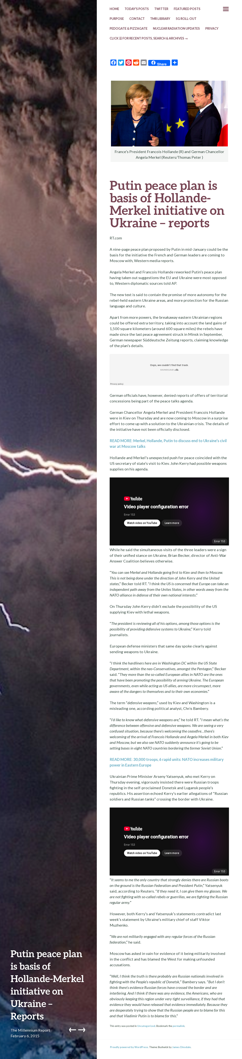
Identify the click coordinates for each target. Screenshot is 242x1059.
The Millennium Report (30, 1030)
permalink (179, 1025)
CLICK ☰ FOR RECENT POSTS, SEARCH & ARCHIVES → (149, 38)
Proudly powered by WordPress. (129, 1047)
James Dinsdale (181, 1047)
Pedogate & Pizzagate (128, 28)
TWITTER (161, 9)
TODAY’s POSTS (137, 9)
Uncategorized (146, 1025)
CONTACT (137, 19)
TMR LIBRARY (160, 19)
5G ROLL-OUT (186, 19)
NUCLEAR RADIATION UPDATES (176, 28)
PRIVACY (211, 28)
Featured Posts (187, 9)
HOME (114, 9)
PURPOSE (117, 19)
